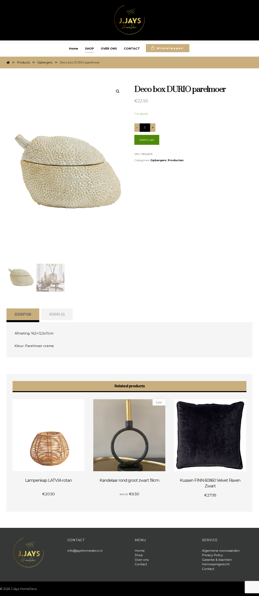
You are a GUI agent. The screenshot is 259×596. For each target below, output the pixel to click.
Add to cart (146, 139)
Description (23, 314)
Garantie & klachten (217, 560)
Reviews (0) (57, 314)
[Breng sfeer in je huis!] (129, 19)
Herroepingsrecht (216, 564)
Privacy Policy (212, 555)
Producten (176, 160)
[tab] (22, 315)
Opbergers (158, 160)
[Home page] (8, 62)
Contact (208, 569)
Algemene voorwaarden (221, 551)
